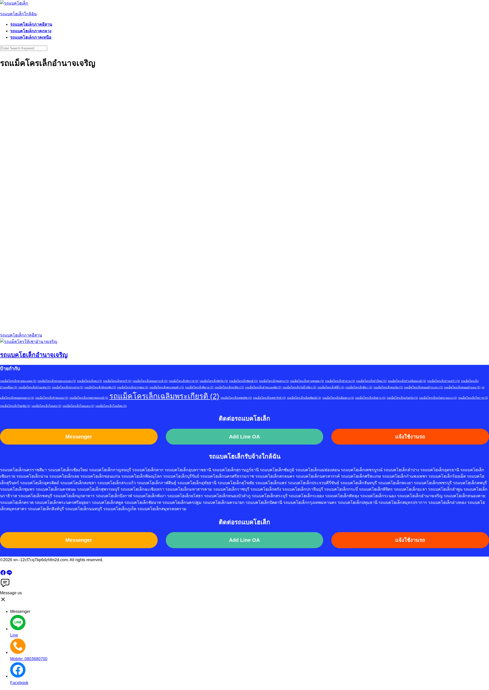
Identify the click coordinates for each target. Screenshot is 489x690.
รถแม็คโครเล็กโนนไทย (111, 405)
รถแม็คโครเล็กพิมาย (199, 387)
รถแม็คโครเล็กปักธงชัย (100, 387)
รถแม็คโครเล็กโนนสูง (46, 405)
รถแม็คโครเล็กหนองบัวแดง (462, 387)
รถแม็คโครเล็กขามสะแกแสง (56, 380)
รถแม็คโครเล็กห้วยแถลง (51, 397)
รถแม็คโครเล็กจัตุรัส (213, 380)
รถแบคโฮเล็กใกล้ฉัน (18, 14)
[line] (9, 574)
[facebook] (3, 574)
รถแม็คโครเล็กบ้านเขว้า (443, 380)
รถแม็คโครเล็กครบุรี (117, 380)
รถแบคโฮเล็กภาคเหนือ (30, 37)
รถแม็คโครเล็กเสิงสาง (370, 397)
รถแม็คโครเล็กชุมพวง (274, 380)
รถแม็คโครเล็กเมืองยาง (338, 397)
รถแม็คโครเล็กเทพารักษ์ (269, 397)
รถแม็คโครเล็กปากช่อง (132, 387)
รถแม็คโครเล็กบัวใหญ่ (371, 380)
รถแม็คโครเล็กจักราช (183, 380)
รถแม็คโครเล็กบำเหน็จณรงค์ (407, 380)
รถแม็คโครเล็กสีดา (358, 387)
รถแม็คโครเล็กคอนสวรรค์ (150, 380)
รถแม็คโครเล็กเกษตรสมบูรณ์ (88, 397)
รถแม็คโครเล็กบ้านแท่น (34, 387)
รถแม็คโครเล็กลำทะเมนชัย (263, 387)
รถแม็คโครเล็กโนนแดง (78, 405)
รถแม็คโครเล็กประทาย (67, 387)
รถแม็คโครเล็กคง (89, 380)
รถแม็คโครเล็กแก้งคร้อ (402, 397)
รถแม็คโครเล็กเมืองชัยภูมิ (304, 397)
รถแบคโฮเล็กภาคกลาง (30, 31)
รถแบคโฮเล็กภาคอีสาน (31, 24)
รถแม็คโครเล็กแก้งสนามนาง (438, 397)
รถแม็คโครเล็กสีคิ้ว (330, 387)
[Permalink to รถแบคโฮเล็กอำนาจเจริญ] (28, 341)
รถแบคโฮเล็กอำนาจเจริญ (33, 354)
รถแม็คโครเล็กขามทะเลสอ (18, 380)
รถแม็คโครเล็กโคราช (473, 397)
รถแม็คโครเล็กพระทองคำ (166, 387)
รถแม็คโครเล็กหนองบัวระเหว (423, 387)
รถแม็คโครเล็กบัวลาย (340, 380)
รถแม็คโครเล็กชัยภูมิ (243, 380)
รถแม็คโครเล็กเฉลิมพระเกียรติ (164, 396)
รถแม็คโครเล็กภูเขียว (229, 387)
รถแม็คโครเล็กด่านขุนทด (307, 380)
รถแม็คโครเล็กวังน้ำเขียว (299, 387)
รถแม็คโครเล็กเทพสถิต (236, 397)
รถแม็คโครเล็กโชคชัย (15, 405)
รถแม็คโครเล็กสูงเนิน (388, 387)
